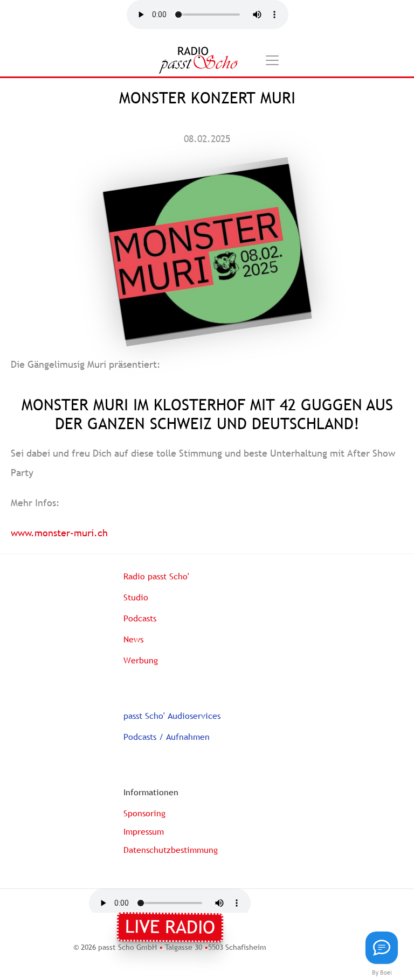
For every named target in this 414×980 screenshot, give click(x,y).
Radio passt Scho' (156, 576)
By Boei (382, 972)
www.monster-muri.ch (59, 533)
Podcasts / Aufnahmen (166, 737)
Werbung (140, 660)
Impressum (143, 831)
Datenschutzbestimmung (170, 850)
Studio (135, 597)
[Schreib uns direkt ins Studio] (381, 948)
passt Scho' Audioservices (171, 716)
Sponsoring (144, 813)
